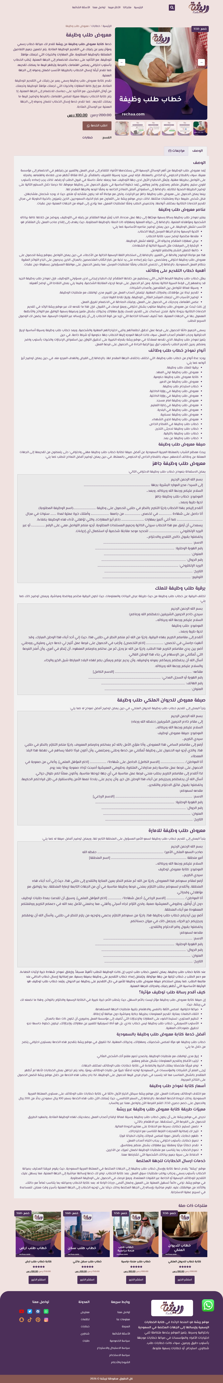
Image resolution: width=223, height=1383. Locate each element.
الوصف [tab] (197, 151)
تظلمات (85, 1319)
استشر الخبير (185, 1280)
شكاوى (85, 1334)
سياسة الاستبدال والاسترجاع (113, 1348)
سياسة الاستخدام (119, 1355)
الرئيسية (138, 7)
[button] (172, 8)
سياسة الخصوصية (120, 1341)
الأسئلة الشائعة (81, 7)
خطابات (95, 26)
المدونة (126, 1327)
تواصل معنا (99, 7)
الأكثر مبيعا (114, 7)
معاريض (85, 1312)
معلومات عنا (123, 1319)
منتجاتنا (127, 7)
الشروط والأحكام (120, 1362)
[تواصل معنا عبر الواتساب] (208, 1311)
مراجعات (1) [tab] (176, 151)
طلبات (86, 1341)
